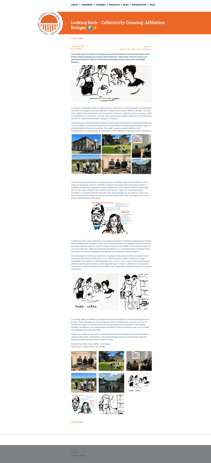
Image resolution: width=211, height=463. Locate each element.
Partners (87, 4)
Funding (100, 4)
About (74, 4)
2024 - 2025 (131, 49)
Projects (114, 4)
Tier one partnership (144, 49)
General (122, 49)
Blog (125, 4)
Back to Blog (78, 38)
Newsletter (139, 4)
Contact (75, 451)
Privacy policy (78, 455)
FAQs (152, 4)
